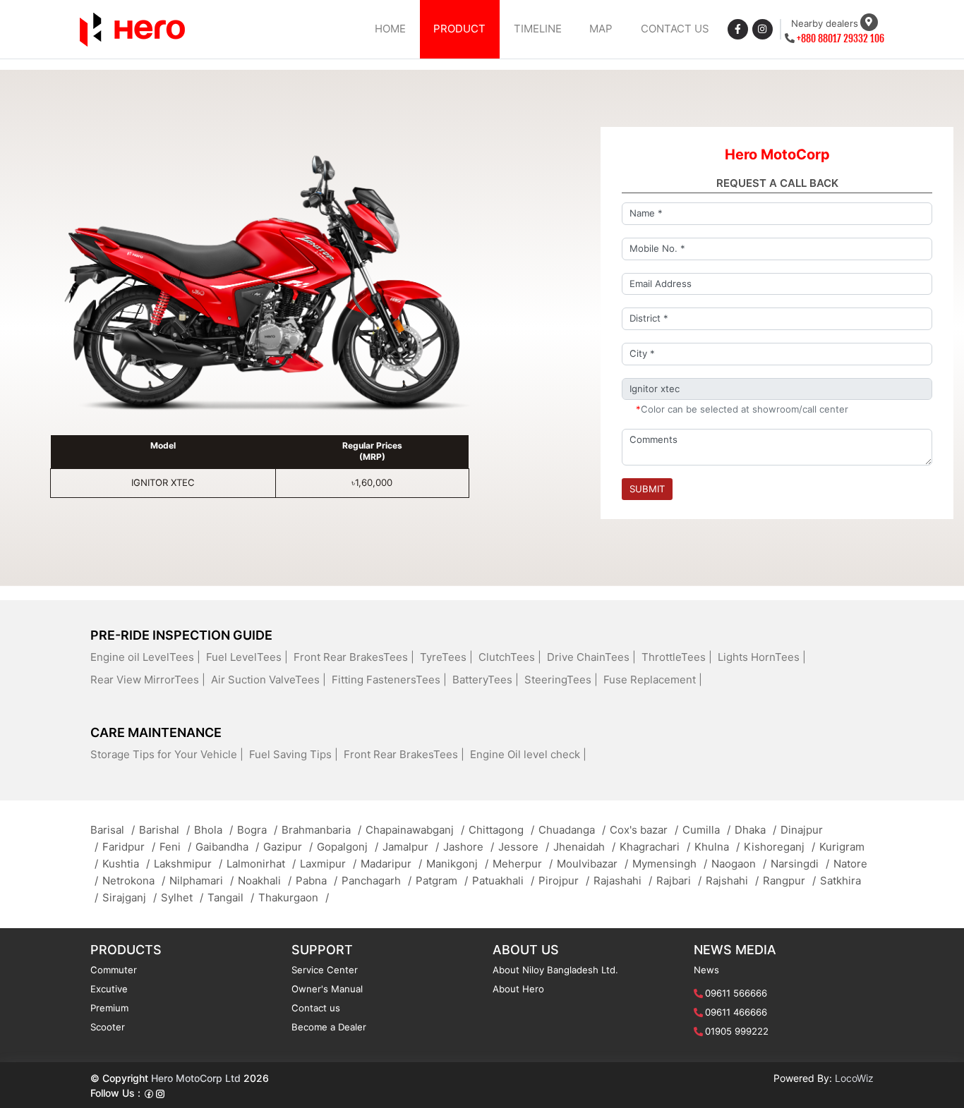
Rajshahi (732, 880)
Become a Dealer (328, 1027)
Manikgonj (457, 863)
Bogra (257, 829)
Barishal (164, 829)
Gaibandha (227, 846)
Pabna (316, 880)
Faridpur (128, 846)
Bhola (213, 829)
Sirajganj (129, 897)
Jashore (468, 846)
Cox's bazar (644, 829)
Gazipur (288, 846)
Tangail (230, 897)
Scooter (107, 1027)
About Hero (518, 988)
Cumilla (706, 829)
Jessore (523, 846)
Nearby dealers (824, 23)
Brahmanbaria (321, 829)
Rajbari (678, 880)
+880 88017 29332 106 (840, 38)
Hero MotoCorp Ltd (196, 1078)
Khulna (717, 846)
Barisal (112, 829)
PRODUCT (459, 28)
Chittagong (501, 829)
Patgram (442, 880)
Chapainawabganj (415, 829)
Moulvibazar (592, 863)
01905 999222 (737, 1031)
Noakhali (264, 880)
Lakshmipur (188, 863)
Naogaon (738, 863)
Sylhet (182, 897)
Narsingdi (800, 863)
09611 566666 (736, 993)
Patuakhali (503, 880)
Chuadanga (571, 829)
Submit (647, 488)
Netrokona (133, 880)
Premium (109, 1007)
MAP (601, 28)
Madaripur (391, 863)
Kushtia (126, 863)
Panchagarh (376, 880)
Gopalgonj (347, 846)
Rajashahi (623, 880)
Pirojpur (563, 880)
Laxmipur (328, 863)
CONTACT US (675, 28)
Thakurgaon (293, 897)
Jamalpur (410, 846)
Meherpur (523, 863)
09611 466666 (736, 1012)
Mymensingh (669, 863)
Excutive (109, 988)
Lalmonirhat (261, 863)
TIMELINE (538, 28)
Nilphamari (201, 880)
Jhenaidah (584, 846)
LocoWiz (854, 1078)
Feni (175, 846)
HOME (390, 28)
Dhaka (755, 829)
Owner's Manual (327, 988)
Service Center (324, 969)
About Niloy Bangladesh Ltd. (555, 969)
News (706, 969)
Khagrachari (655, 846)
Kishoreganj (779, 846)
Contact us (315, 1007)
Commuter (113, 969)
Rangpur (789, 880)
